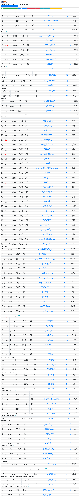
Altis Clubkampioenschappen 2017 (48, 101)
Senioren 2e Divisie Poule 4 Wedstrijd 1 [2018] (47, 188)
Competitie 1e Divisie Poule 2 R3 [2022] (47, 126)
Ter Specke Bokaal (47, 148)
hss (22, 8)
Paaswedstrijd (47, 210)
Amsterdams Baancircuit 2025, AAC (47, 230)
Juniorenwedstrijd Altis (50, 40)
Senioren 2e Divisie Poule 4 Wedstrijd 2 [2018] (49, 100)
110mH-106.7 (33, 8)
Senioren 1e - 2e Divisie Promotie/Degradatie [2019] (47, 155)
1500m (16, 8)
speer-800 (45, 8)
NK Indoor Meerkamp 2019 (51, 17)
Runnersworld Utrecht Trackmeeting (47, 140)
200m (8, 8)
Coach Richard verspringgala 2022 (46, 228)
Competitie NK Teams (47, 131)
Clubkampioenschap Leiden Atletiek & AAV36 (51, 20)
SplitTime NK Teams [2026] (50, 322)
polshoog (25, 8)
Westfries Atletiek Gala (46, 190)
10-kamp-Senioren (53, 8)
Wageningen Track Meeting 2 (45, 306)
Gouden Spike (47, 135)
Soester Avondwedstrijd (50, 54)
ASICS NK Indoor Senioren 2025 (50, 335)
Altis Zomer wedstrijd (51, 16)
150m (6, 8)
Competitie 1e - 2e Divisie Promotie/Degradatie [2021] (47, 117)
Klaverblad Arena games (50, 41)
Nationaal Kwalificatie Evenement (45, 293)
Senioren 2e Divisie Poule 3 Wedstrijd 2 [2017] (47, 209)
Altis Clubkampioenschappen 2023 (50, 35)
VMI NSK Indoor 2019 (47, 187)
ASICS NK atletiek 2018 (50, 325)
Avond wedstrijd (47, 177)
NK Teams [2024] (47, 125)
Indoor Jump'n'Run (51, 29)
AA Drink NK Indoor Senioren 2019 (49, 350)
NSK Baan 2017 (51, 400)
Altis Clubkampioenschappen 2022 (48, 102)
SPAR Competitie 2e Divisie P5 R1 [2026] (46, 225)
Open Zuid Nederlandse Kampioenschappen (50, 53)
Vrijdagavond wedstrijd (51, 19)
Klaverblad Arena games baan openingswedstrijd (50, 34)
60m (1, 8)
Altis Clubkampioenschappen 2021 (50, 44)
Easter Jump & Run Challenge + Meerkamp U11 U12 (47, 239)
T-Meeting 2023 (46, 145)
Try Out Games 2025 (47, 223)
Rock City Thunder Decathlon (50, 60)
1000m (13, 8)
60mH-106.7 (28, 8)
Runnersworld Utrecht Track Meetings (47, 164)
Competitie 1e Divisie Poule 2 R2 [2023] (47, 121)
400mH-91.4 (37, 8)
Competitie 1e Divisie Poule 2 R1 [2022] (50, 80)
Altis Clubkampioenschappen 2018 (50, 51)
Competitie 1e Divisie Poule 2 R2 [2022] (47, 205)
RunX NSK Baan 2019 (47, 182)
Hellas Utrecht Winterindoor (49, 331)
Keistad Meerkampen (50, 63)
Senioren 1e (50, 45)
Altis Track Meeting (47, 171)
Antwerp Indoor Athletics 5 (47, 169)
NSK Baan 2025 (46, 220)
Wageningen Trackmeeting (47, 206)
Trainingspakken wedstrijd (52, 395)
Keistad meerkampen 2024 (50, 64)
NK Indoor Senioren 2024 (47, 143)
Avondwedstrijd (46, 149)
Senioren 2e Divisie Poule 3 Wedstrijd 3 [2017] (45, 250)
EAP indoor (47, 229)
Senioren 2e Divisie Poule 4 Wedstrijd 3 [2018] (45, 254)
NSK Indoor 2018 (47, 172)
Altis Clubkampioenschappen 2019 (50, 50)
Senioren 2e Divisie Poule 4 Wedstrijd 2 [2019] (47, 207)
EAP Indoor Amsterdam (47, 219)
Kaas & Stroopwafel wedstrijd (50, 81)
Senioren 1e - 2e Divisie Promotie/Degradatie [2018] (45, 273)
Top (6, 11)
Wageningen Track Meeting (50, 39)
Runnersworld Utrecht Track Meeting (50, 32)
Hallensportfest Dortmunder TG (47, 191)
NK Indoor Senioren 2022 (47, 192)
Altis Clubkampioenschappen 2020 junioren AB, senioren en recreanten (50, 36)
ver (18, 8)
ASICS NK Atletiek (47, 163)
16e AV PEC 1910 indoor (47, 233)
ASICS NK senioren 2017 (47, 238)
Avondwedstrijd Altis (51, 14)
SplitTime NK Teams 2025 (45, 286)
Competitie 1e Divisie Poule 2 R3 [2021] (47, 144)
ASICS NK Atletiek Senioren (47, 129)
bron (67, 12)
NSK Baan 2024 (46, 159)
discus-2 (49, 8)
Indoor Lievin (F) (50, 21)
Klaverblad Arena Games (47, 181)
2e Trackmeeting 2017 (46, 226)
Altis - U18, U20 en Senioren (53, 68)
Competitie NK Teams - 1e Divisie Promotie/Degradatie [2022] (45, 259)
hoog (20, 8)
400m (11, 8)
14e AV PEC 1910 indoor (47, 196)
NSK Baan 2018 (46, 124)
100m (4, 8)
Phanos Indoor (51, 24)
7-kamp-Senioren (59, 8)
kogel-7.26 (41, 8)
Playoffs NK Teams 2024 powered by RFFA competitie (47, 176)
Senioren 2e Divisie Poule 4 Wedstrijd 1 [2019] (47, 216)
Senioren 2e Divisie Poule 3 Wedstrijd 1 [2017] (47, 183)
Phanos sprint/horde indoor (51, 379)
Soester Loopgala (50, 46)
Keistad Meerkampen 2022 (50, 55)
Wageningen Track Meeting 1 (46, 167)
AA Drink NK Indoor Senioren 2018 (49, 343)
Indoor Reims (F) (51, 12)
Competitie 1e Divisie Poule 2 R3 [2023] (47, 122)
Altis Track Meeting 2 (45, 310)
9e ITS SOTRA (47, 224)
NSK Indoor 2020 (47, 153)
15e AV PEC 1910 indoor (47, 242)
